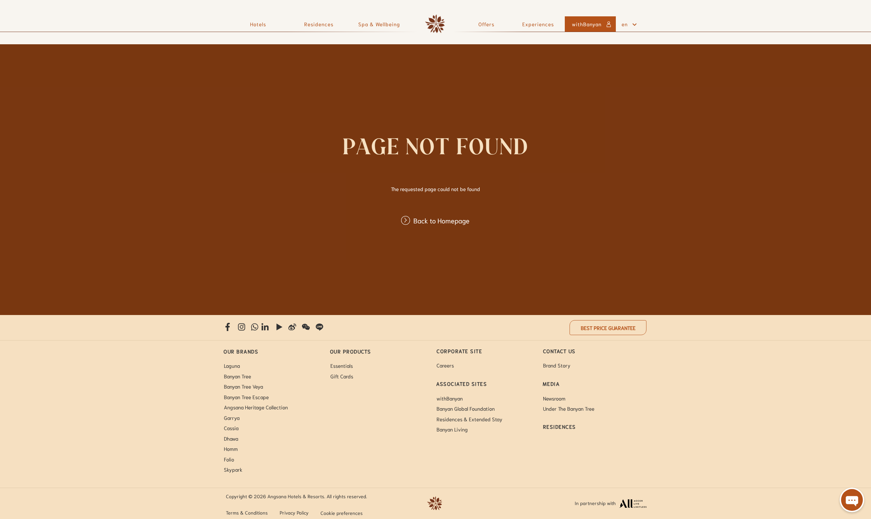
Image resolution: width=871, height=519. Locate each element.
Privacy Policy (294, 512)
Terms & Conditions (247, 512)
